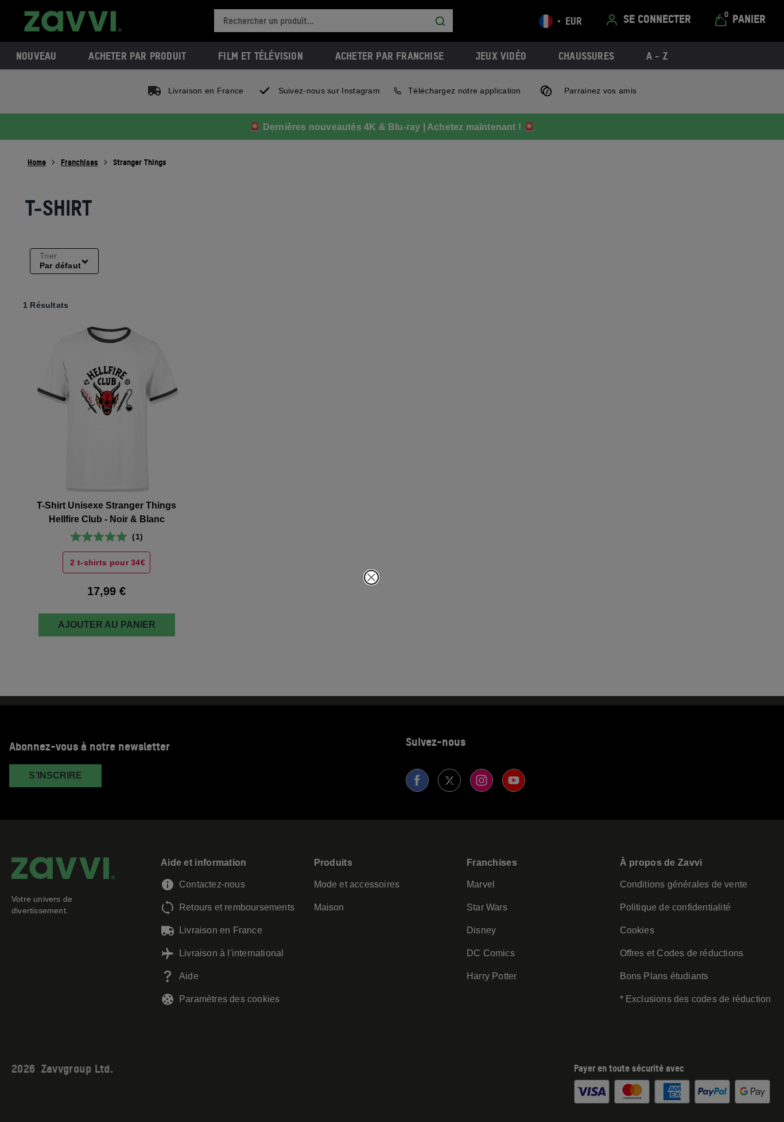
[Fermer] (371, 577)
